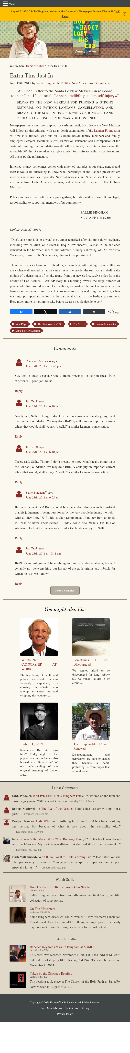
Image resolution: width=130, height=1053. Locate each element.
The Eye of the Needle (56, 808)
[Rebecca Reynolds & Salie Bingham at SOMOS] (17, 953)
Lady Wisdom (45, 821)
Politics (65, 83)
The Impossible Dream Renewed (90, 746)
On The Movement (42, 908)
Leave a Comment (65, 590)
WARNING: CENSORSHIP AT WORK (38, 664)
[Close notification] (125, 14)
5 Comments (102, 83)
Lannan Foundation (105, 324)
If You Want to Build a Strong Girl (69, 857)
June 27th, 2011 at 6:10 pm (42, 406)
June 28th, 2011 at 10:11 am (43, 553)
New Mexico (80, 83)
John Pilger (21, 324)
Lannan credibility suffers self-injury (84, 95)
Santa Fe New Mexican (27, 330)
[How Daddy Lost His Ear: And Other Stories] (17, 893)
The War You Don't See (50, 324)
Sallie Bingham (27, 34)
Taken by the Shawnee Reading (51, 973)
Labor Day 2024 (32, 744)
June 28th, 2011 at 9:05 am (42, 497)
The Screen (79, 324)
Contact (69, 1008)
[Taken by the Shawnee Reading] (17, 979)
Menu (12, 4)
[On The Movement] (17, 915)
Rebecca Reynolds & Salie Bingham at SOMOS (62, 946)
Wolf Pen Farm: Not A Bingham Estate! (58, 796)
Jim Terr (31, 401)
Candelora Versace (37, 361)
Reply (19, 391)
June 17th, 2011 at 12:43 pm (43, 366)
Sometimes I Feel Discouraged (90, 662)
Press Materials (49, 1008)
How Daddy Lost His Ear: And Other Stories (60, 887)
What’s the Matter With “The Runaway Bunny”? (55, 839)
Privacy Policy (65, 1014)
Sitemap (85, 1008)
